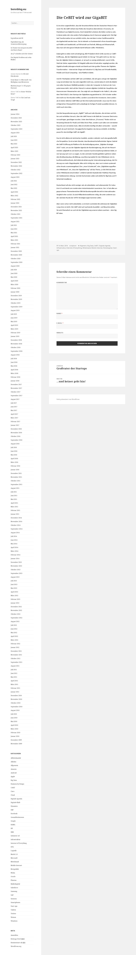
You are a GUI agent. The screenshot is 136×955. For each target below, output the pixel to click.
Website (60, 333)
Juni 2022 (14, 184)
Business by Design (17, 784)
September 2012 (16, 618)
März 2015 (14, 507)
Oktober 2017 (15, 392)
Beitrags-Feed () (18, 939)
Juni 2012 (14, 629)
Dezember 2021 (16, 207)
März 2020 (14, 284)
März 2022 (14, 196)
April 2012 (14, 636)
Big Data (14, 780)
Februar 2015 (15, 510)
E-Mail (60, 323)
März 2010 (14, 729)
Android (14, 773)
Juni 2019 (14, 318)
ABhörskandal (16, 758)
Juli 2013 (14, 581)
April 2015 (14, 503)
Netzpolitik (15, 869)
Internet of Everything (19, 843)
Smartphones (15, 902)
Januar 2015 (15, 514)
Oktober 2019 (15, 303)
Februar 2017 (15, 421)
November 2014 (16, 521)
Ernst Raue (14, 80)
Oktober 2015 (15, 481)
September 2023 (16, 129)
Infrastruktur (15, 839)
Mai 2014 (14, 544)
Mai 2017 (14, 410)
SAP (12, 895)
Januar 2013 (15, 603)
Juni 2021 (14, 229)
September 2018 (16, 351)
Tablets (13, 910)
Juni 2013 (14, 584)
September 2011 (16, 662)
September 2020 (16, 262)
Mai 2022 (14, 188)
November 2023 (16, 122)
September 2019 (16, 307)
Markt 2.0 (14, 854)
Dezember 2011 (16, 651)
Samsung (14, 891)
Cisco (12, 791)
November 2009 (16, 744)
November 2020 (16, 255)
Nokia (13, 873)
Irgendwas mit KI (17, 38)
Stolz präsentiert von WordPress (68, 399)
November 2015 (16, 477)
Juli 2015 (14, 492)
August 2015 (15, 488)
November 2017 (16, 388)
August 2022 (15, 177)
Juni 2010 (14, 718)
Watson (13, 917)
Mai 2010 (14, 721)
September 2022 (16, 173)
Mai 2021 (14, 233)
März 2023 (14, 151)
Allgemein (14, 765)
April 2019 (14, 325)
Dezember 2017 (16, 384)
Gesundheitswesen (17, 817)
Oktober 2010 (15, 703)
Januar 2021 (15, 247)
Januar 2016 (15, 470)
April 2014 (14, 547)
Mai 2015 (14, 499)
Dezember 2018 (16, 340)
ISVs (12, 847)
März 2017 (14, 418)
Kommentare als (18, 943)
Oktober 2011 (15, 658)
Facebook (14, 814)
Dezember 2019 (16, 296)
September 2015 (16, 484)
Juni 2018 (14, 362)
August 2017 (15, 399)
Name (59, 313)
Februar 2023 (15, 155)
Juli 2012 (14, 625)
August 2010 (15, 710)
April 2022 (14, 192)
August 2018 (15, 355)
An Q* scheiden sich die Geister (22, 54)
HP (12, 828)
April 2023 (14, 147)
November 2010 (16, 699)
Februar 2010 (15, 733)
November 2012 (16, 610)
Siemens (14, 899)
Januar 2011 (15, 692)
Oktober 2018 (15, 347)
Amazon (13, 769)
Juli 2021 (14, 225)
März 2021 (14, 240)
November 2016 (16, 433)
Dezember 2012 (16, 607)
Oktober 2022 (15, 170)
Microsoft (14, 858)
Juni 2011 (14, 673)
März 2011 (14, 684)
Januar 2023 (15, 159)
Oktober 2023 (15, 125)
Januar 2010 (15, 736)
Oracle (13, 876)
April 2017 (14, 414)
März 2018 (14, 373)
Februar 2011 (15, 688)
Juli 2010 (14, 714)
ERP (12, 810)
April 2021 (14, 236)
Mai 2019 (14, 321)
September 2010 (16, 707)
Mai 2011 (14, 677)
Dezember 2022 (16, 162)
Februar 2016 (15, 466)
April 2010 (14, 725)
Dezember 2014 (16, 518)
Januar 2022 (15, 203)
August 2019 (15, 310)
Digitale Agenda (16, 799)
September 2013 (16, 573)
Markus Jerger (16, 86)
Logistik (13, 851)
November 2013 (16, 566)
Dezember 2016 (16, 429)
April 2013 (14, 592)
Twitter (13, 914)
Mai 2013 (14, 588)
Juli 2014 (14, 536)
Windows (14, 921)
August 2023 (15, 133)
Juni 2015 (14, 496)
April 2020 (14, 281)
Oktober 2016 (15, 436)
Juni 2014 (14, 540)
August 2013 (15, 577)
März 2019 (14, 329)
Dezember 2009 (16, 740)
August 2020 (15, 266)
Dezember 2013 (16, 562)
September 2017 (16, 396)
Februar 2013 (15, 599)
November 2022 (16, 166)
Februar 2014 (15, 555)
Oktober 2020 (15, 259)
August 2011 (15, 666)
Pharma (13, 880)
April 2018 (14, 370)
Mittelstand (15, 862)
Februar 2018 (15, 377)
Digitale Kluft (15, 802)
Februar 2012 (15, 644)
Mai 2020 (14, 277)
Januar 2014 (15, 558)
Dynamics (14, 806)
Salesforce (14, 888)
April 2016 (14, 459)
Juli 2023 (14, 136)
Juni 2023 (14, 140)
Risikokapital (15, 884)
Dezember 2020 (16, 251)
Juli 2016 (14, 447)
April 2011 (14, 681)
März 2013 (14, 596)
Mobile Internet (16, 865)
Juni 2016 (14, 451)
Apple (13, 776)
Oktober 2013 (15, 570)
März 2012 (14, 640)
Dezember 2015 (16, 473)
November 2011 (16, 655)
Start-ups (14, 906)
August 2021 (15, 222)
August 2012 (15, 621)
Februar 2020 (15, 288)
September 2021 (16, 218)
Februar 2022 (15, 199)
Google (13, 821)
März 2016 (14, 462)
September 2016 (16, 440)
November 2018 (16, 344)
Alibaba (13, 762)
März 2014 (14, 551)
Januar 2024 (15, 114)
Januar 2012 (15, 647)
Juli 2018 (14, 359)
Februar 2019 (15, 333)
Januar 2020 (15, 292)
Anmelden (14, 935)
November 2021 (16, 210)
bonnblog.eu (18, 9)
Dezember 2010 (16, 695)
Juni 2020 (14, 273)
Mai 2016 (14, 455)
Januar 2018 (15, 381)
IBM (12, 832)
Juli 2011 (14, 670)
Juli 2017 (14, 403)
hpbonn (73, 246)
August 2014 (15, 533)
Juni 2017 (14, 407)
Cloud (13, 795)
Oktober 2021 (15, 214)
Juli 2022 (14, 181)
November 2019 (16, 299)
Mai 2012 (14, 633)
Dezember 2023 (16, 118)
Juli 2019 (14, 314)
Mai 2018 (14, 366)
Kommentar (62, 283)
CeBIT (13, 788)
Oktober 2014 (15, 525)
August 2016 (15, 444)
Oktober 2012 (15, 614)
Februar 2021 (15, 244)
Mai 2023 (14, 144)
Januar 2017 (15, 425)
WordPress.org (16, 946)
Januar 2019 (15, 336)
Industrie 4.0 (15, 836)
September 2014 (16, 529)
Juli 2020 (14, 270)
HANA (13, 825)
